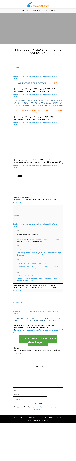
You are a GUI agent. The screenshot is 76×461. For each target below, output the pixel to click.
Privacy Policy (23, 417)
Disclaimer (52, 417)
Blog (28, 10)
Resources (36, 10)
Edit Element (17, 76)
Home (22, 10)
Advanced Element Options (40, 76)
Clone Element (26, 76)
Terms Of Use (43, 417)
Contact (52, 10)
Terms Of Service (33, 417)
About (45, 10)
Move (51, 76)
